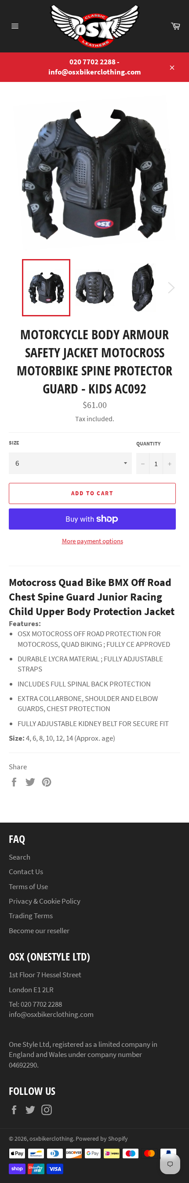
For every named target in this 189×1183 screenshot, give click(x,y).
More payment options (92, 541)
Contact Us (26, 871)
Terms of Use (28, 886)
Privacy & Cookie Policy (44, 901)
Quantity (148, 443)
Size (14, 442)
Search (19, 857)
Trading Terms (31, 915)
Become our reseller (39, 930)
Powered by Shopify (102, 1138)
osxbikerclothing (51, 1138)
